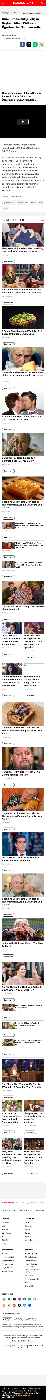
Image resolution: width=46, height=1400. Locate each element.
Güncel (16, 13)
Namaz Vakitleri (8, 1257)
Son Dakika (6, 1233)
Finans (27, 1229)
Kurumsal (29, 1249)
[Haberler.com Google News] (4, 1299)
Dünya (4, 1243)
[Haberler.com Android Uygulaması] (19, 1319)
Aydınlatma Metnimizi (21, 1395)
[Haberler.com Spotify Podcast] (35, 1299)
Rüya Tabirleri (7, 1268)
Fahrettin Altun (23, 203)
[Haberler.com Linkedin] (24, 1299)
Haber (14, 1341)
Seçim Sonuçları (8, 1261)
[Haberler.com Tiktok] (19, 1305)
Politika (33, 203)
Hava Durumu (7, 1253)
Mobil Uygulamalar (32, 1279)
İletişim (22, 1210)
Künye (30, 1210)
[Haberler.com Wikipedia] (9, 1305)
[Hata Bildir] (24, 1346)
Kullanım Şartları (31, 1253)
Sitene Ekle (29, 1286)
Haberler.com (7, 1249)
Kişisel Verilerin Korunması (31, 1265)
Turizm (27, 1233)
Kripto (4, 1236)
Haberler (5, 1218)
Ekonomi (5, 1222)
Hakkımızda (6, 1210)
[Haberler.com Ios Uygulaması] (7, 1319)
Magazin (5, 1229)
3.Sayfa (4, 1240)
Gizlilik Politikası (31, 1257)
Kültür (41, 203)
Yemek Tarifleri (7, 1271)
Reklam (15, 1210)
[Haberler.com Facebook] (9, 1299)
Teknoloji (28, 1226)
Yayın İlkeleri (39, 1210)
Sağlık (27, 1222)
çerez (4, 1391)
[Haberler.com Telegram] (24, 1305)
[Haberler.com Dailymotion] (30, 1305)
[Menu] (3, 2)
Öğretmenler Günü (9, 203)
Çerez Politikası (31, 1261)
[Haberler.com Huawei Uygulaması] (30, 1319)
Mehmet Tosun (17, 196)
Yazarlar (28, 1236)
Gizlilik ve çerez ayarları (11, 1346)
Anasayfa (6, 13)
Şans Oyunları (7, 1264)
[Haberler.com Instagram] (19, 1299)
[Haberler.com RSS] (4, 1305)
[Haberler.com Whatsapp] (30, 1299)
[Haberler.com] (10, 1203)
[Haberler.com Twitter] (14, 1299)
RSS (26, 1282)
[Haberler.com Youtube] (14, 1305)
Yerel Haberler (30, 1240)
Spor (4, 1226)
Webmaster (29, 1275)
